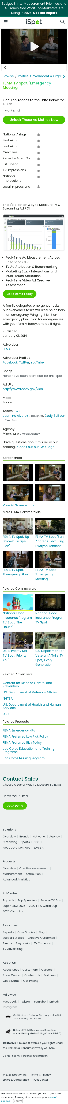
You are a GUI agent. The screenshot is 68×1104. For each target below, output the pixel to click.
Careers (46, 970)
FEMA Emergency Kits (19, 730)
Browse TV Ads (50, 900)
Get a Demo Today (20, 294)
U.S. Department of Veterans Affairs (30, 692)
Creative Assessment (34, 868)
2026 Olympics (13, 911)
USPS (6, 714)
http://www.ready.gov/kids (23, 389)
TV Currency (42, 943)
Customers (30, 970)
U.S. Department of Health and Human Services (32, 706)
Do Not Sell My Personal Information (25, 1056)
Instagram (10, 1007)
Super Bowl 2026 (14, 906)
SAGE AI (39, 848)
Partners (50, 975)
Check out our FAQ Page (35, 447)
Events (7, 943)
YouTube (37, 362)
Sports (25, 842)
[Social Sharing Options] (5, 67)
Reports (8, 932)
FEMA (7, 349)
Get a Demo (11, 981)
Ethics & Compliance (16, 1079)
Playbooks (23, 943)
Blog (41, 932)
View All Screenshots (18, 505)
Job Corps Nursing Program (24, 758)
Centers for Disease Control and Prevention (27, 684)
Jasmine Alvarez (15, 416)
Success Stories (13, 938)
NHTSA (8, 698)
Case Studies (26, 932)
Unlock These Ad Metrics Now (34, 119)
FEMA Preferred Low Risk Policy (25, 736)
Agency (54, 836)
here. (52, 1048)
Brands (24, 836)
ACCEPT (18, 1101)
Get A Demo (15, 806)
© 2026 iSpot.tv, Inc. (15, 1074)
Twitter (24, 362)
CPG (36, 842)
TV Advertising (12, 949)
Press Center (12, 975)
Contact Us (32, 975)
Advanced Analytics (16, 880)
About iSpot (11, 970)
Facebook (10, 362)
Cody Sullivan (54, 416)
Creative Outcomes (41, 938)
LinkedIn (54, 1002)
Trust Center (40, 1079)
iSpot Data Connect (16, 848)
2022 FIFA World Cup (43, 906)
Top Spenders (27, 900)
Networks (39, 836)
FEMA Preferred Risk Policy (22, 743)
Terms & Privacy (41, 1074)
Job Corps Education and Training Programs (29, 750)
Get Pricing (30, 981)
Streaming (10, 842)
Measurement (12, 874)
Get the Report (45, 13)
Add (18, 411)
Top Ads (8, 900)
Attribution (33, 874)
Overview (9, 836)
